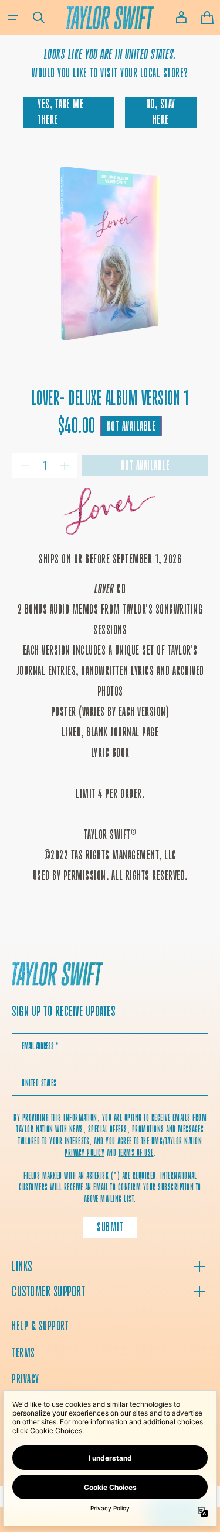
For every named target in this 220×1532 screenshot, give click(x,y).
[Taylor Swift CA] (57, 975)
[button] (13, 17)
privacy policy (84, 1152)
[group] (110, 253)
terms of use (136, 1152)
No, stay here (160, 111)
